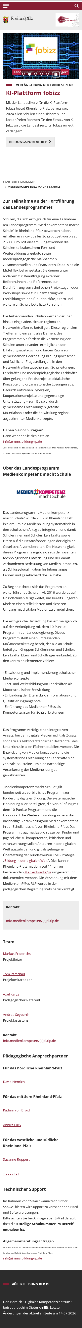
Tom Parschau (14, 974)
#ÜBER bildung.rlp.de (31, 1284)
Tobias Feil (11, 1174)
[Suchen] (76, 6)
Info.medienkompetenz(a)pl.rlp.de (32, 920)
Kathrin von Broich (17, 1110)
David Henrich (14, 1081)
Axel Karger (12, 994)
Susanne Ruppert (16, 1159)
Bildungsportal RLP (28, 141)
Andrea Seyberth (16, 1014)
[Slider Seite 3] (35, 74)
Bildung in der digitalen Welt (26, 860)
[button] (6, 6)
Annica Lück (12, 1125)
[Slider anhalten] (56, 74)
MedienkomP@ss (37, 872)
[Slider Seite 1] (23, 74)
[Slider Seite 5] (47, 74)
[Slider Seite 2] (29, 74)
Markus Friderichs (17, 953)
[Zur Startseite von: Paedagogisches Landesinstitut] (18, 19)
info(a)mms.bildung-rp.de (22, 441)
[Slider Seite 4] (41, 74)
